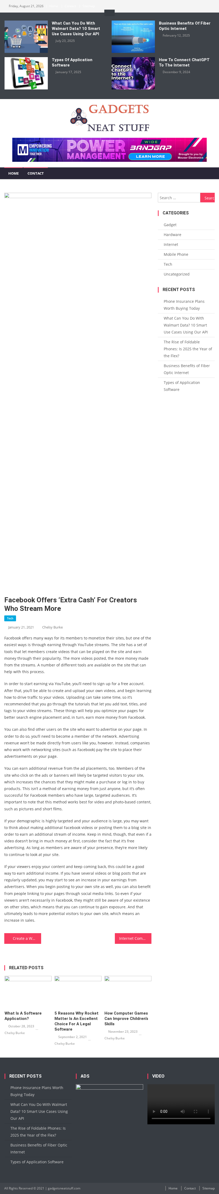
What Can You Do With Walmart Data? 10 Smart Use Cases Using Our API (76, 28)
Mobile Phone (176, 254)
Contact (70, 6)
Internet (171, 244)
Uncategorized (177, 274)
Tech (10, 618)
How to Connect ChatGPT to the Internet (184, 62)
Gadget (170, 224)
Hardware (172, 234)
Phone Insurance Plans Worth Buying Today (184, 305)
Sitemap (89, 6)
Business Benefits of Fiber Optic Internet (184, 26)
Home (53, 6)
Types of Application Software (72, 62)
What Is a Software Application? (23, 1016)
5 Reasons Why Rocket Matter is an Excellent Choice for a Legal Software (76, 1021)
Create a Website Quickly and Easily (27, 938)
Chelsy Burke (52, 627)
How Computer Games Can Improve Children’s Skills (126, 1018)
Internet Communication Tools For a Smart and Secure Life (135, 938)
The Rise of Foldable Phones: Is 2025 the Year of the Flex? (188, 348)
